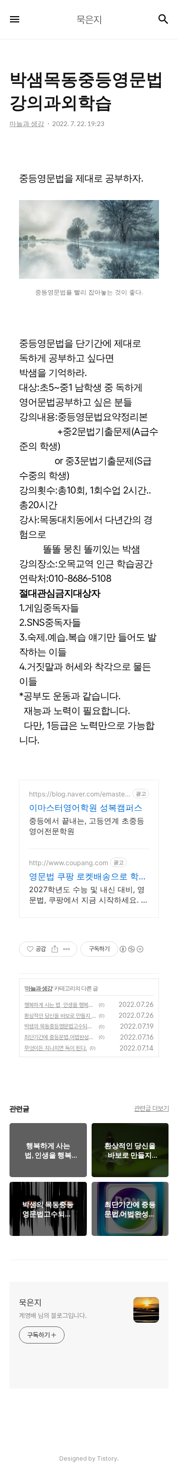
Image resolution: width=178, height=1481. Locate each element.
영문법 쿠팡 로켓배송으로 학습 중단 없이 (88, 876)
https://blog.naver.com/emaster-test (79, 794)
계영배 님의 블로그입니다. (53, 1315)
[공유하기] (55, 949)
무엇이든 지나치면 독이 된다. (55, 1048)
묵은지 (30, 1302)
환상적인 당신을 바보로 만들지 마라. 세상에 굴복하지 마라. (60, 1016)
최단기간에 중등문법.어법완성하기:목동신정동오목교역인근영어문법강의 (60, 1037)
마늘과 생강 (38, 988)
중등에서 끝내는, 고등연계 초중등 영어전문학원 (86, 826)
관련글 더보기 (151, 1108)
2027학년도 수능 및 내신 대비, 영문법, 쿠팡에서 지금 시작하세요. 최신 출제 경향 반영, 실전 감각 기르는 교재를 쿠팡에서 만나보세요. (89, 895)
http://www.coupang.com (68, 863)
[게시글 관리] (67, 949)
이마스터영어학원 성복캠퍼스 (85, 808)
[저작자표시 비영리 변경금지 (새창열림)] (131, 949)
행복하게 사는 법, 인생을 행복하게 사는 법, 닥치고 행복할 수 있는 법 (60, 1005)
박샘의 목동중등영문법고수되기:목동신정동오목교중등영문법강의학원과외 (60, 1026)
